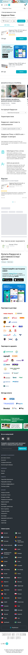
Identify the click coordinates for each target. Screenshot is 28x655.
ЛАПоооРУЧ (4, 513)
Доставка (7, 25)
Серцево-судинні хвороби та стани (11, 128)
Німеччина (10, 262)
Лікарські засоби (5, 492)
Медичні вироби (5, 501)
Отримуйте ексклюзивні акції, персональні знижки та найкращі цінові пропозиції (13, 443)
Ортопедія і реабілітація (7, 506)
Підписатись (22, 448)
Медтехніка (4, 504)
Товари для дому (5, 511)
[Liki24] (4, 643)
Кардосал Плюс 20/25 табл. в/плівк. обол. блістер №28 (17, 64)
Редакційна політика (6, 481)
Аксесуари (3, 520)
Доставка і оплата (5, 457)
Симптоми (3, 522)
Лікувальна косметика (6, 499)
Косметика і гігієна (5, 494)
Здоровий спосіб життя (6, 518)
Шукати (25, 8)
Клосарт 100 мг (13, 244)
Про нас (3, 471)
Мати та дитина (5, 508)
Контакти (3, 460)
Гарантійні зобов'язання (7, 479)
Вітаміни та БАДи (5, 497)
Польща (4, 262)
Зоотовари (3, 515)
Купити (21, 38)
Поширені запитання (6, 462)
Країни (2, 473)
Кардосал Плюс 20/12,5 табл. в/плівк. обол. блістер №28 (18, 30)
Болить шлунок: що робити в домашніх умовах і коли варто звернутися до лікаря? (10, 100)
